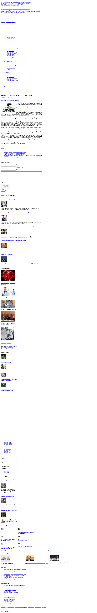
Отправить (3, 192)
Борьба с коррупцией (5, 100)
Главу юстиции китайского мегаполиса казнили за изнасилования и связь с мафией (18, 226)
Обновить (2, 189)
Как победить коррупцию (14, 100)
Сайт (17, 169)
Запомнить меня (5, 466)
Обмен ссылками (38, 607)
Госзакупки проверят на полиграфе (25, 546)
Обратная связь (31, 607)
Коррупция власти (8, 22)
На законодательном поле (8, 588)
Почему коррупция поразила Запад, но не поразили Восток (9, 480)
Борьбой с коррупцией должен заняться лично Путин (14, 154)
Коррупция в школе (7, 591)
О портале (44, 607)
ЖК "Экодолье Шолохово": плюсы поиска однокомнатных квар (8, 390)
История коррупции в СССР (9, 586)
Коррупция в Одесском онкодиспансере (9, 297)
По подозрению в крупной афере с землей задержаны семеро (8, 361)
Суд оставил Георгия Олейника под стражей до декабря (8, 324)
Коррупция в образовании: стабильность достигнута (6, 342)
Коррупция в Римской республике (8, 496)
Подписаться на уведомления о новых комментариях (12, 182)
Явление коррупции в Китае (7, 254)
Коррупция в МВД (9, 348)
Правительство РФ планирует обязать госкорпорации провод (25, 540)
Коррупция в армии (8, 346)
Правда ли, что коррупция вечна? (10, 590)
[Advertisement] (38, 16)
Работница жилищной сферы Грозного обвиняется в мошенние (9, 380)
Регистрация (6, 473)
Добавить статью (17, 607)
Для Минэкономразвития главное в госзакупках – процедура (8, 540)
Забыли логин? (6, 472)
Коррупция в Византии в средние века (9, 510)
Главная (9, 550)
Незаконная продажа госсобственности (9, 370)
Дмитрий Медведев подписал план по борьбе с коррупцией (15, 152)
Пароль (3, 462)
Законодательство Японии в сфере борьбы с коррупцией (14, 585)
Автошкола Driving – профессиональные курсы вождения (15, 574)
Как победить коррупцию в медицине (8, 309)
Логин (3, 458)
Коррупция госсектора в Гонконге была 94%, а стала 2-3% (62, 562)
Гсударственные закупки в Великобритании (12, 587)
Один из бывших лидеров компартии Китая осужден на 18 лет (13, 240)
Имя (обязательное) (20, 164)
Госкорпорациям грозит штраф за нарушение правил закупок (8, 548)
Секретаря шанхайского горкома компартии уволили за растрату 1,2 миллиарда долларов (19, 212)
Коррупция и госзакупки (9, 607)
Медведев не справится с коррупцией (11, 157)
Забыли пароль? (7, 471)
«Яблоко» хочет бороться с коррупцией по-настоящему (14, 153)
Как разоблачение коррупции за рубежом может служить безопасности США (17, 199)
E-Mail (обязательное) (20, 167)
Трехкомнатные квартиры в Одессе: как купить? (13, 579)
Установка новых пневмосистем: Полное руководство (14, 580)
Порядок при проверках (6, 531)
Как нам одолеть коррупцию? (7, 563)
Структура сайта (24, 607)
